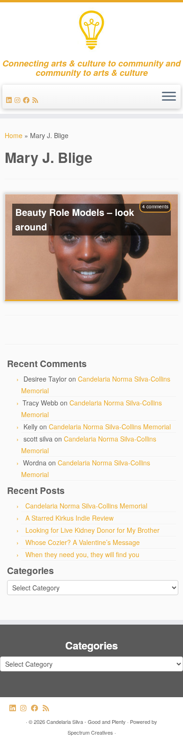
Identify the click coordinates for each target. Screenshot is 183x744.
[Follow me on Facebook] (27, 99)
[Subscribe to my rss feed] (36, 99)
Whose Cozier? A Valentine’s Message (82, 542)
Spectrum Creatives (90, 732)
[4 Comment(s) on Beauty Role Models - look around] (160, 218)
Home (14, 135)
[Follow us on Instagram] (19, 99)
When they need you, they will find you (82, 554)
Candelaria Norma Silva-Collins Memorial (110, 426)
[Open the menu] (169, 97)
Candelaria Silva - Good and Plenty (86, 721)
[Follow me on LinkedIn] (10, 99)
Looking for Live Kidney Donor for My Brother (92, 530)
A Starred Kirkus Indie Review (69, 518)
